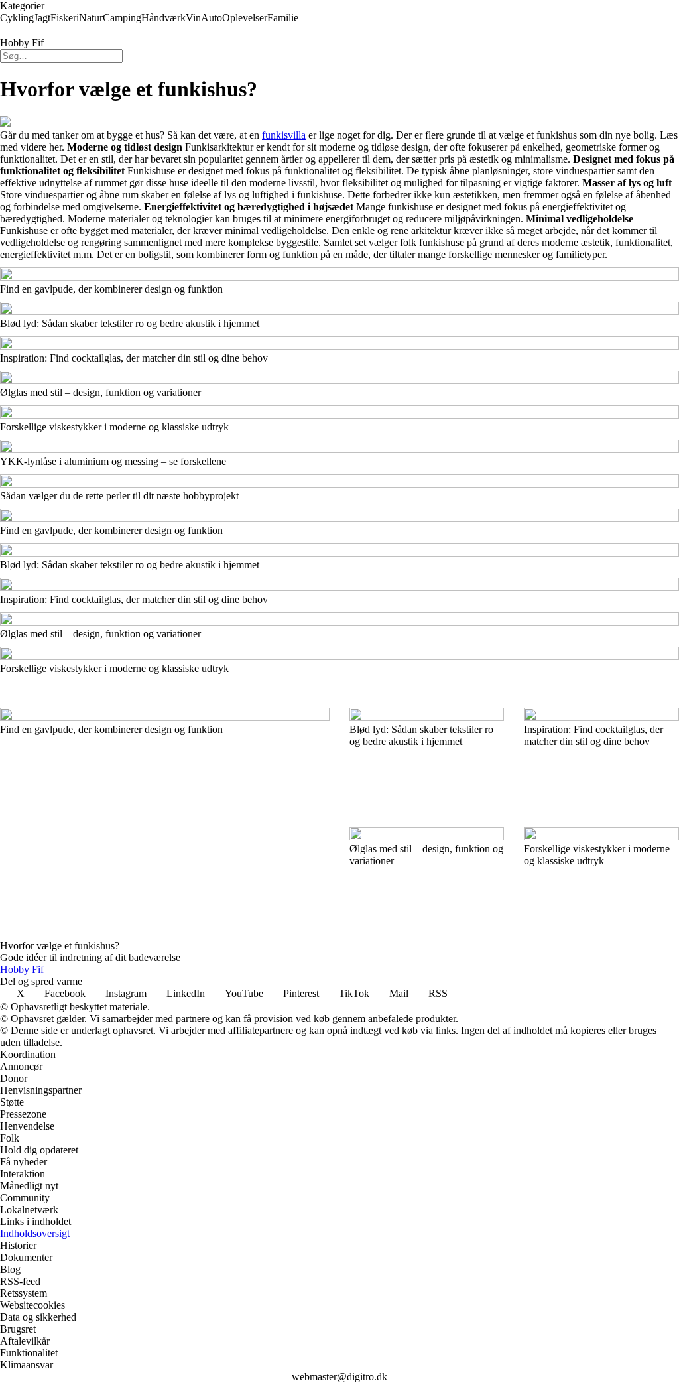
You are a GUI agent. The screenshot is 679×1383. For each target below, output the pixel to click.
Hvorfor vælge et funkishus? (59, 945)
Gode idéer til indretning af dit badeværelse (90, 957)
